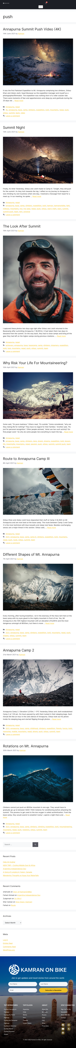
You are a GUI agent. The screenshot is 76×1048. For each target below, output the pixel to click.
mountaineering (65, 827)
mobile (14, 731)
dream (40, 441)
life (4, 444)
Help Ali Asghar (9, 862)
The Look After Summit (22, 226)
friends (59, 728)
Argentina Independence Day (14, 869)
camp (25, 110)
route (15, 540)
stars (59, 209)
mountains (54, 110)
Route (13, 905)
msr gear (26, 209)
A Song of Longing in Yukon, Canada (17, 872)
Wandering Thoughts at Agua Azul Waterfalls (21, 875)
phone (35, 731)
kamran (50, 206)
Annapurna (10, 107)
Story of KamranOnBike (22, 892)
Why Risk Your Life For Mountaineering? (35, 363)
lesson (67, 441)
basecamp (33, 345)
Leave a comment (13, 116)
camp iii (33, 537)
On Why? (17, 899)
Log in (5, 940)
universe (26, 212)
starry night (51, 209)
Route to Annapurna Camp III (26, 459)
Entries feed (8, 943)
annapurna (13, 110)
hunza (65, 728)
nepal (17, 107)
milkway (6, 209)
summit (12, 113)
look (9, 348)
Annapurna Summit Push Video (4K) (32, 29)
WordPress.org (9, 950)
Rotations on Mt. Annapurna (25, 746)
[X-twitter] (69, 1029)
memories (7, 731)
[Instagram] (69, 1025)
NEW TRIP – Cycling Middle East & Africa (19, 865)
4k (7, 110)
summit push (8, 212)
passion (34, 444)
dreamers (55, 345)
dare (35, 441)
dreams (47, 441)
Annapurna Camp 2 (18, 650)
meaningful (10, 444)
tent (20, 212)
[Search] (35, 844)
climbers (31, 110)
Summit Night (14, 127)
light (68, 206)
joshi (47, 110)
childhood (34, 728)
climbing (41, 827)
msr (21, 209)
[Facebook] (63, 1025)
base (20, 110)
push (67, 110)
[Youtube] (63, 1029)
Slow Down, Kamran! (24, 902)
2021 (7, 537)
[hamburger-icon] (40, 6)
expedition (40, 110)
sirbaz (5, 113)
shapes (6, 636)
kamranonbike (59, 206)
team (18, 113)
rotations (25, 830)
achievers (9, 345)
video (23, 113)
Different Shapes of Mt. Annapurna (31, 554)
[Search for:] (18, 844)
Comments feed (9, 947)
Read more (19, 101)
